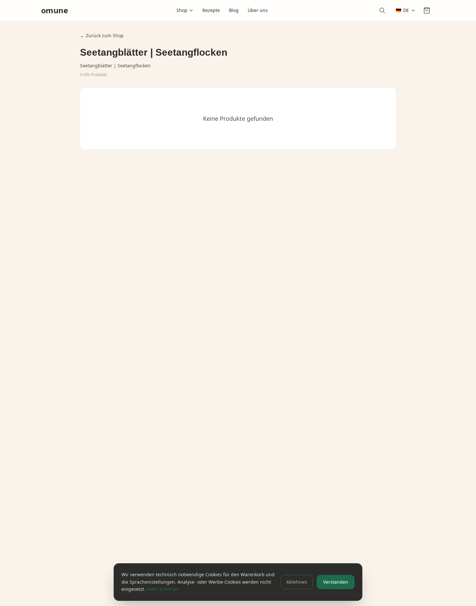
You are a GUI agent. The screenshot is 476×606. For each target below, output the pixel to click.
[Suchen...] (383, 10)
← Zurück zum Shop (102, 35)
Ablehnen (296, 582)
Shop (181, 10)
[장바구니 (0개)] (428, 10)
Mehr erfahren (163, 589)
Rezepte (211, 10)
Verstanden (335, 582)
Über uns (258, 10)
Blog (234, 10)
